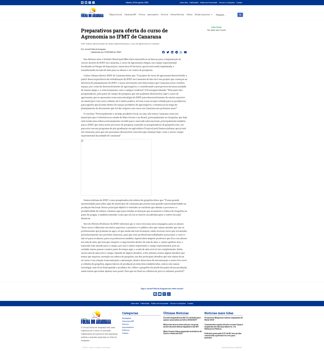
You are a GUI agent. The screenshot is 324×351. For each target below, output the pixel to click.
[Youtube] (86, 2)
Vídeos (189, 14)
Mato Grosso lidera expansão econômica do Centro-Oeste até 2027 (182, 332)
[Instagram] (89, 2)
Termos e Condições (227, 3)
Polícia (142, 14)
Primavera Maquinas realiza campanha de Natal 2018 (223, 318)
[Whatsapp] (93, 2)
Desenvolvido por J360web (232, 347)
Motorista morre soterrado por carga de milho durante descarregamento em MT (181, 325)
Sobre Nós (184, 3)
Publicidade (193, 3)
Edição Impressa (202, 14)
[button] (163, 52)
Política (164, 14)
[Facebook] (82, 2)
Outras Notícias (177, 14)
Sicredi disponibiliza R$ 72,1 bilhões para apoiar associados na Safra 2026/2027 (182, 318)
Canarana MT (130, 14)
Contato (239, 3)
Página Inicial (115, 14)
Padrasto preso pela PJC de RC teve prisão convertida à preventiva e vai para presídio (222, 335)
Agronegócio (153, 14)
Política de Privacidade (208, 3)
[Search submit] (240, 15)
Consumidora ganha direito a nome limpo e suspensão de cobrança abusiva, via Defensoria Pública (223, 326)
